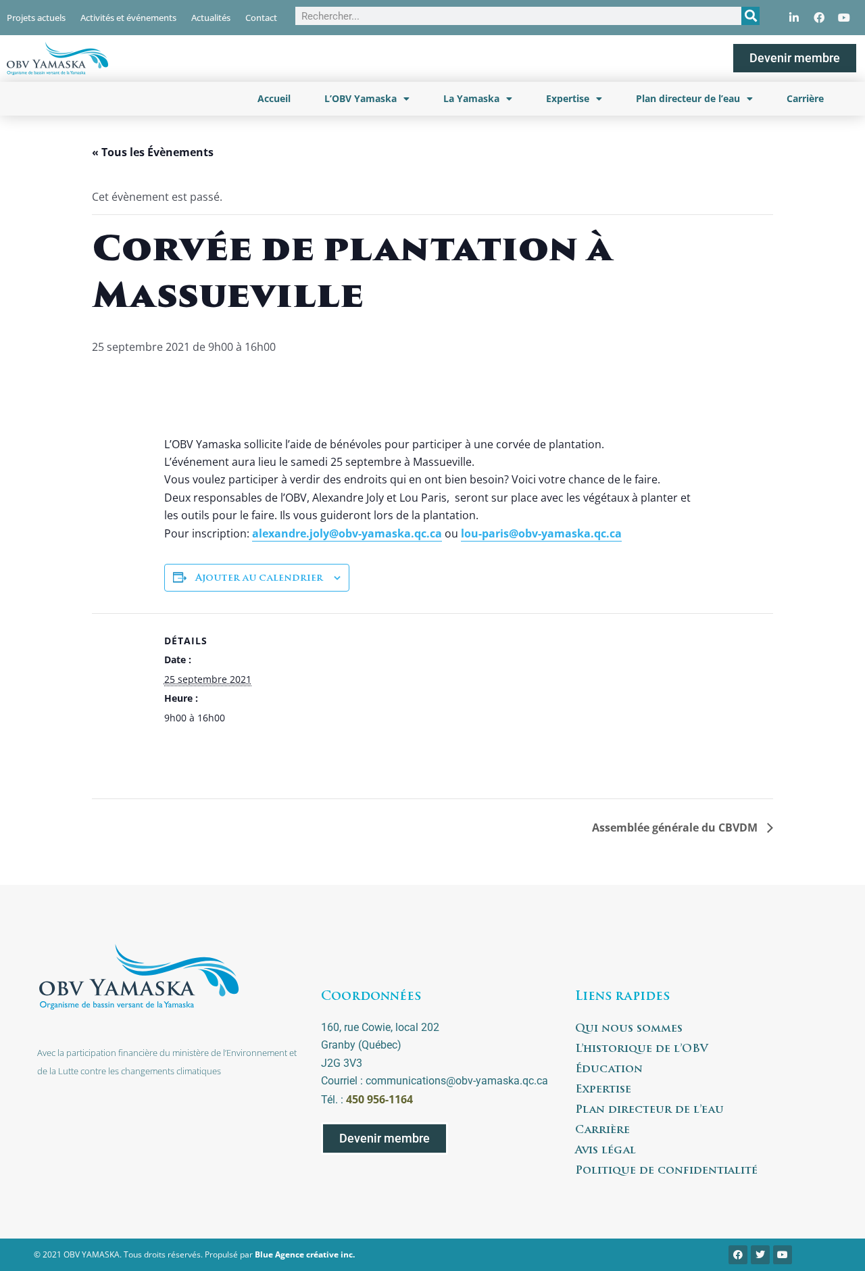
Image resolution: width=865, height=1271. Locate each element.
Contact (261, 17)
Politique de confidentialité (666, 1171)
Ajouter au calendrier (259, 578)
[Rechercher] (750, 16)
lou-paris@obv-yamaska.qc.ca (541, 533)
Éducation (609, 1069)
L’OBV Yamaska (360, 98)
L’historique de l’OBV (641, 1049)
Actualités (210, 17)
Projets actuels (36, 17)
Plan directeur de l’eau (688, 98)
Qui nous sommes (629, 1029)
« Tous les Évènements (153, 152)
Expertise (567, 98)
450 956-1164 (379, 1099)
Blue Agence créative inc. (305, 1254)
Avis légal (605, 1150)
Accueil (274, 98)
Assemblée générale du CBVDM (676, 827)
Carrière (805, 98)
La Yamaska (471, 98)
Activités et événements (128, 17)
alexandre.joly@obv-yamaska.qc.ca (347, 533)
